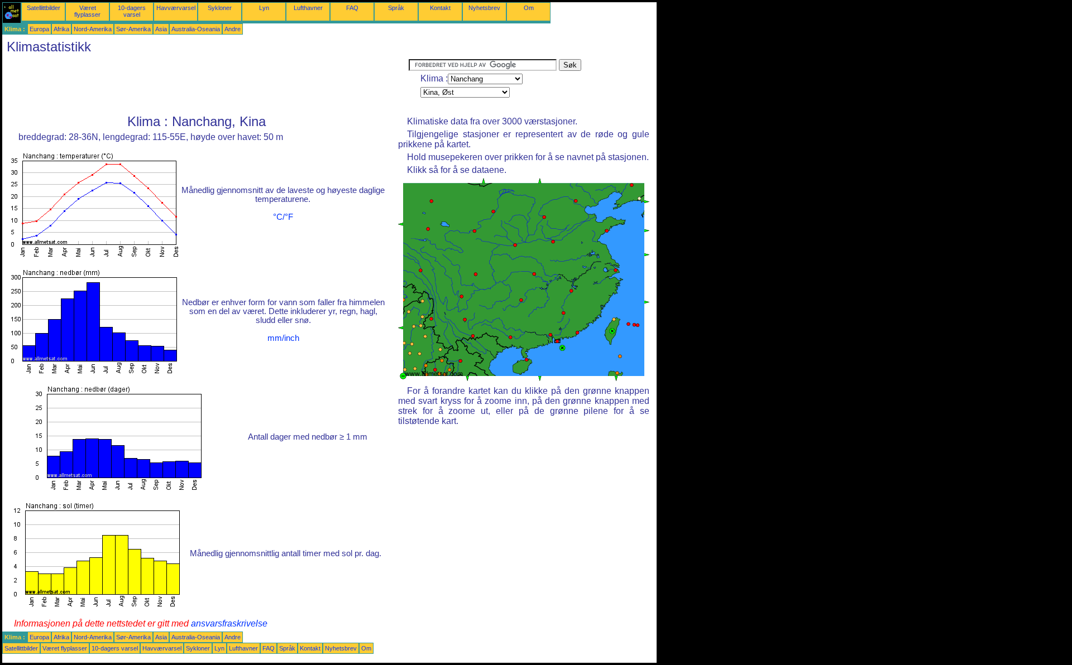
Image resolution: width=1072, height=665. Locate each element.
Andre (232, 29)
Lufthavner (308, 7)
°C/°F (283, 217)
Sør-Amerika (133, 29)
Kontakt (440, 7)
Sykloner (220, 7)
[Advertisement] (205, 84)
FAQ (352, 7)
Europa (39, 29)
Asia (161, 29)
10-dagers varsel (132, 11)
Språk (396, 7)
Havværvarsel (175, 7)
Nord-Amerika (93, 29)
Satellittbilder (43, 7)
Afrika (61, 29)
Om (529, 7)
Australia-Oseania (195, 29)
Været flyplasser (87, 11)
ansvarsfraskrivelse (229, 623)
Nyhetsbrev (484, 7)
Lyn (264, 7)
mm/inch (283, 338)
